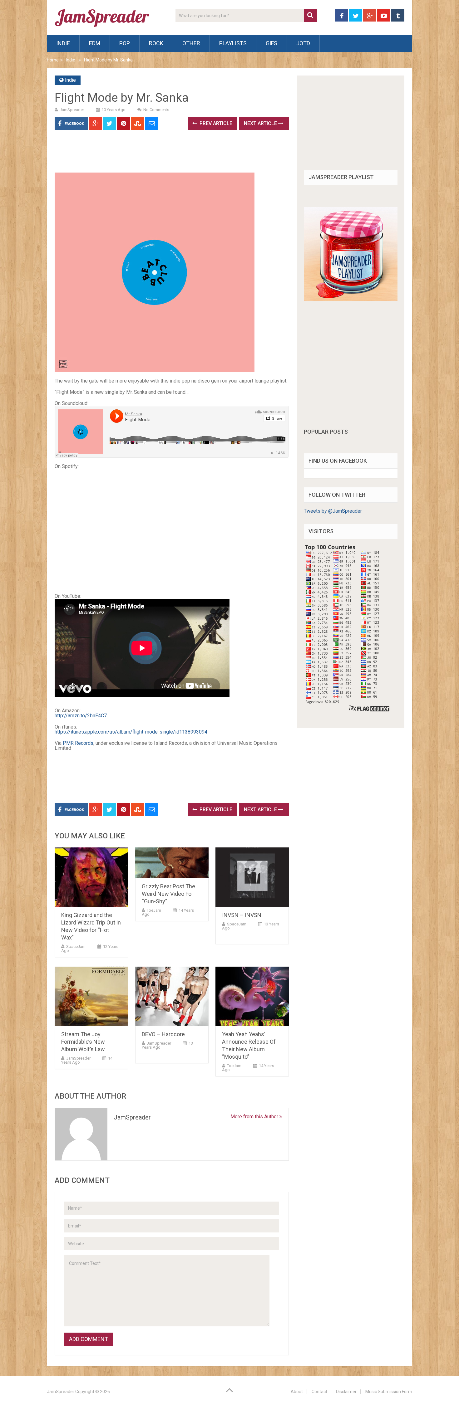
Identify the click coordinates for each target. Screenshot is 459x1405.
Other (191, 43)
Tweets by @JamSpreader (333, 511)
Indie (63, 43)
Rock (156, 43)
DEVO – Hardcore (163, 1034)
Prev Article (215, 123)
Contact (319, 1391)
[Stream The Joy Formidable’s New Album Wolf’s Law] (91, 996)
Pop (124, 43)
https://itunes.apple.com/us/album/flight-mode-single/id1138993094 (131, 732)
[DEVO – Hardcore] (172, 996)
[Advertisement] (168, 153)
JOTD (303, 43)
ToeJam (154, 910)
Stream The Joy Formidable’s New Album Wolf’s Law (83, 1041)
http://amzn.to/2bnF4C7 (81, 716)
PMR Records (78, 743)
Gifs (271, 43)
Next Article (261, 123)
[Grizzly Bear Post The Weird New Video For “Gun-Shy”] (172, 862)
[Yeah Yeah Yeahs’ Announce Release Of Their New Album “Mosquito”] (252, 996)
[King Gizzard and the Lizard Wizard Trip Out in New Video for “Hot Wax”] (91, 877)
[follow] (350, 299)
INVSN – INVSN (241, 915)
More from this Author (254, 1117)
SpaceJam (76, 946)
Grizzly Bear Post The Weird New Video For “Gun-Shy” (168, 894)
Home (53, 59)
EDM (94, 43)
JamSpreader (72, 109)
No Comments (156, 109)
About (297, 1391)
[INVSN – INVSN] (252, 877)
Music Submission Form (388, 1391)
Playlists (233, 43)
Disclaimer (346, 1391)
